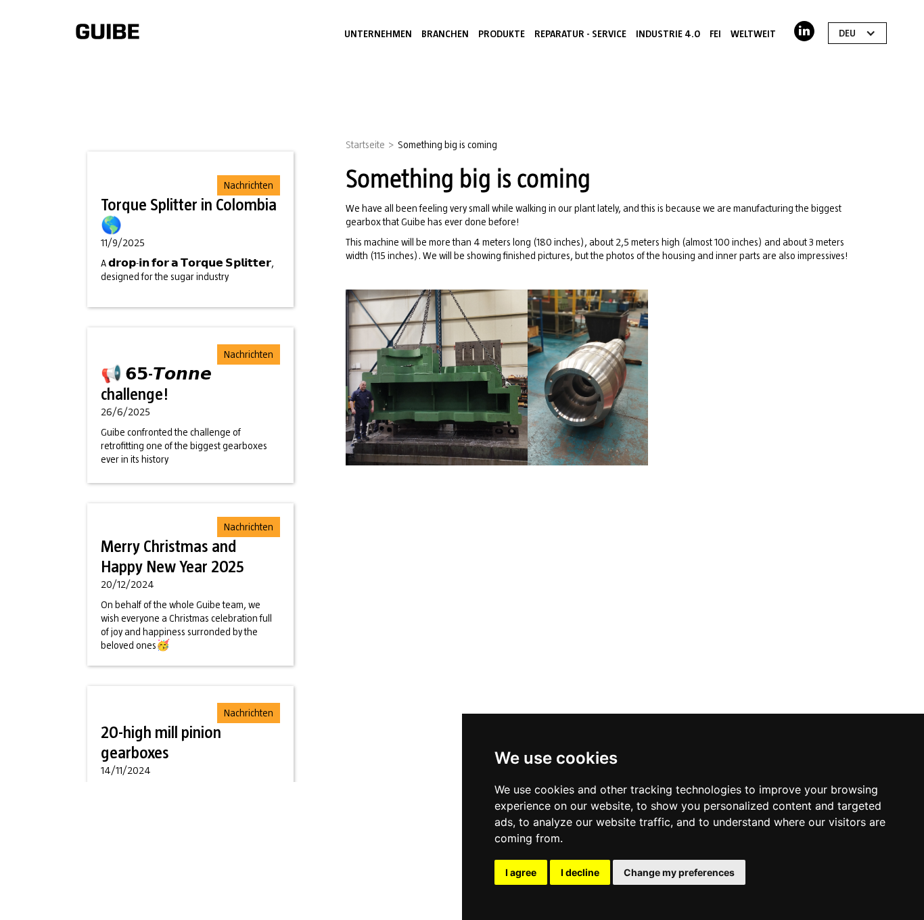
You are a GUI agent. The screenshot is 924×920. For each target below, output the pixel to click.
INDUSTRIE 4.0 (668, 33)
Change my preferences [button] (679, 872)
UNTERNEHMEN (378, 33)
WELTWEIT (753, 33)
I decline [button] (580, 872)
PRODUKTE (501, 33)
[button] (857, 33)
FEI (715, 33)
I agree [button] (520, 872)
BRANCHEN (445, 33)
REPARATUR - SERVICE (580, 33)
